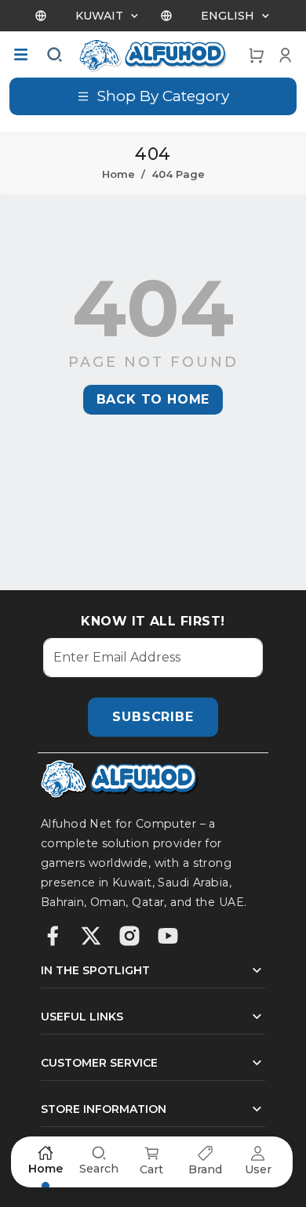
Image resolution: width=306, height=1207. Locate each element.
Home (118, 174)
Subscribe (152, 716)
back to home (153, 399)
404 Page (178, 174)
